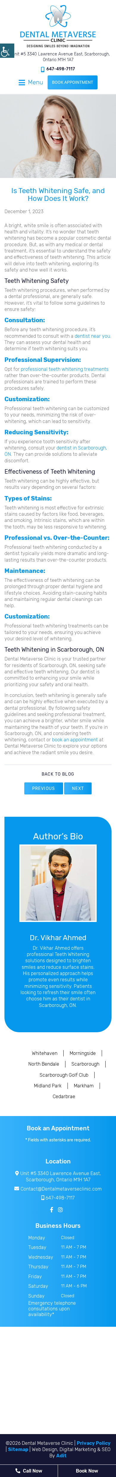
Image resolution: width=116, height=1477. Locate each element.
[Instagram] (60, 1210)
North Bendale (43, 1064)
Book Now (87, 1471)
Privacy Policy (94, 1443)
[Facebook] (51, 1210)
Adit (61, 1456)
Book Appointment (72, 82)
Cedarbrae (64, 1096)
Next (78, 788)
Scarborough (85, 1064)
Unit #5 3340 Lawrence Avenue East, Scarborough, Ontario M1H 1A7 (60, 57)
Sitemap (18, 1449)
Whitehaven (44, 1053)
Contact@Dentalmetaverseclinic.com (61, 1189)
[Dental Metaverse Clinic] (58, 26)
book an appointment (74, 740)
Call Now (32, 1471)
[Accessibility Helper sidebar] (7, 51)
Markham (84, 1086)
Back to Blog (58, 774)
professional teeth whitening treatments (65, 369)
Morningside (83, 1053)
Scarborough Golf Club (64, 1075)
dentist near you (92, 336)
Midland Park (48, 1086)
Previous (43, 788)
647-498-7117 (60, 69)
